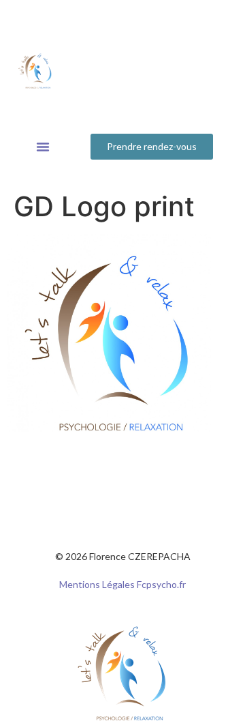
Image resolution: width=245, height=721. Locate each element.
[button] (43, 146)
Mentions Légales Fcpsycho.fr (122, 584)
